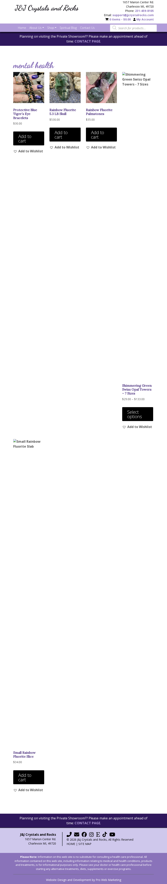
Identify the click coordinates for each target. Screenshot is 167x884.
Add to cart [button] (24, 138)
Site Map (84, 844)
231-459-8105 (144, 11)
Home (71, 844)
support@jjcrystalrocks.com (133, 15)
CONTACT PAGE (87, 41)
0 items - (120, 19)
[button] (28, 151)
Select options (134, 414)
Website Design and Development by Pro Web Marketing (83, 880)
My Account (145, 19)
